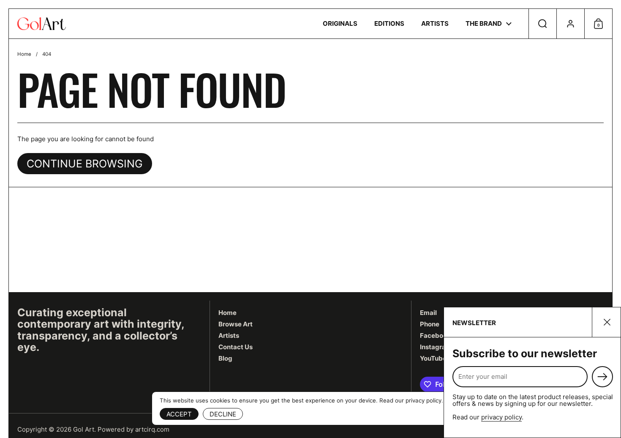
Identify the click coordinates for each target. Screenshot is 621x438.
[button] (542, 23)
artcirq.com (152, 429)
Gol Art (83, 429)
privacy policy (501, 417)
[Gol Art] (41, 23)
